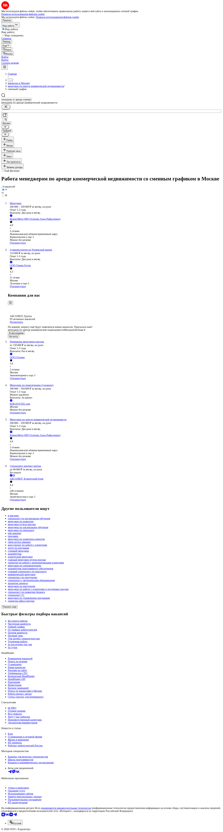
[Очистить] (5, 107)
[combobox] (16, 99)
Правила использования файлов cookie (57, 17)
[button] (4, 57)
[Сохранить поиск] (4, 115)
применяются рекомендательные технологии (66, 808)
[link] (6, 49)
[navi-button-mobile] (4, 67)
